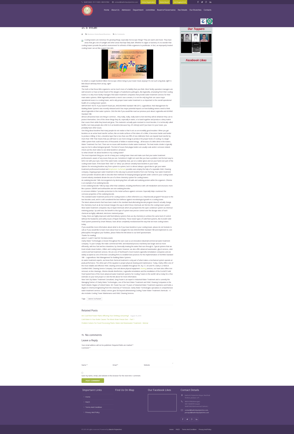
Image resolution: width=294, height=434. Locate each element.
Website (147, 365)
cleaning (143, 268)
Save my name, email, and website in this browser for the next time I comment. (111, 376)
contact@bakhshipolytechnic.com (126, 2)
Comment (86, 348)
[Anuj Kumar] (204, 38)
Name (85, 365)
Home (87, 397)
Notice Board (164, 2)
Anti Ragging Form (180, 2)
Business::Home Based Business (99, 34)
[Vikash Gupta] (188, 38)
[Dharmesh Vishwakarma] (196, 38)
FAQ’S (87, 402)
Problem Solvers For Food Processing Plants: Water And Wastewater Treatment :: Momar (115, 323)
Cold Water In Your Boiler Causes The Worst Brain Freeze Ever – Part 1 (108, 319)
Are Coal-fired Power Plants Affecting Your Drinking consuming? (105, 316)
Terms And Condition (93, 407)
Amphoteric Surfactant (117, 169)
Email (115, 365)
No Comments (120, 34)
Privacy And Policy (92, 412)
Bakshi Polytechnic (115, 429)
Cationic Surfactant (94, 299)
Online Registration (148, 2)
